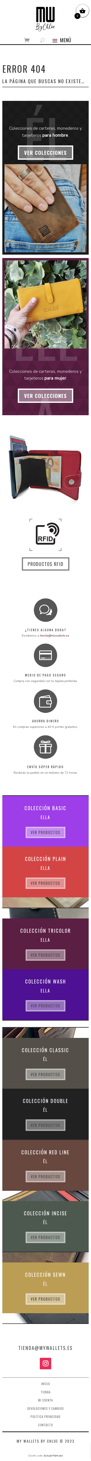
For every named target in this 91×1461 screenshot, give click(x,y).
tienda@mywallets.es (54, 635)
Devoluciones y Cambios (45, 1408)
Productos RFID (45, 563)
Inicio (45, 1383)
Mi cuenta (45, 1400)
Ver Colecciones (45, 152)
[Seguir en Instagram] (45, 1363)
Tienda (46, 1392)
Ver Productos (45, 832)
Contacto (45, 1425)
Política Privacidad (45, 1416)
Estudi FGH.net (53, 1455)
